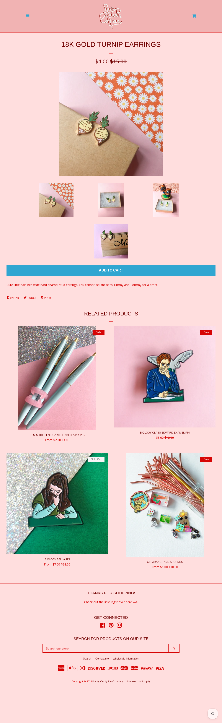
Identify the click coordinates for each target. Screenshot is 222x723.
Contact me (102, 658)
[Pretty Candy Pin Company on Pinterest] (111, 626)
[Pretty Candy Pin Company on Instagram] (119, 626)
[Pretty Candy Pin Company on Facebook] (102, 626)
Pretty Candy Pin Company (108, 681)
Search (87, 658)
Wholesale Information (126, 658)
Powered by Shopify (138, 681)
